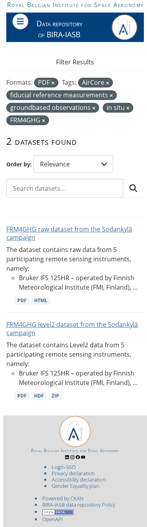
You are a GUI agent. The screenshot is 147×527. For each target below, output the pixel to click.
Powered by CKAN (62, 498)
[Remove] (52, 83)
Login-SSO (64, 466)
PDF (22, 300)
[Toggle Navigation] (20, 21)
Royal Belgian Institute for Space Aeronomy (75, 4)
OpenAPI (52, 519)
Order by (18, 164)
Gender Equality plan (76, 485)
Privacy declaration (73, 473)
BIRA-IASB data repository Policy (78, 504)
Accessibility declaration (79, 479)
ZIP (55, 395)
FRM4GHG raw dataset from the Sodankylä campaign (69, 233)
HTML (40, 300)
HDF (39, 395)
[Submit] (133, 188)
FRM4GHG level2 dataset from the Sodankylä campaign (72, 328)
